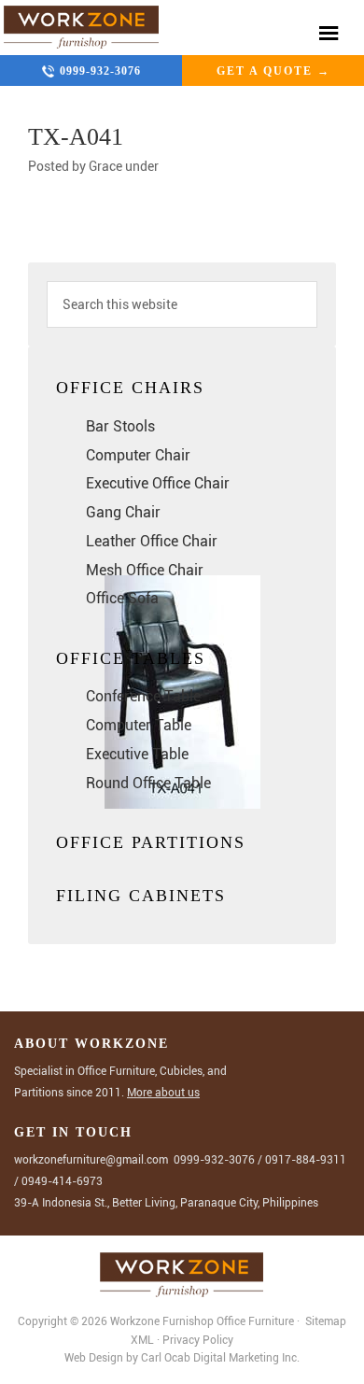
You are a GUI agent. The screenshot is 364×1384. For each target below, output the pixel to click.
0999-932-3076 (100, 71)
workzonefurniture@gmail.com (91, 1159)
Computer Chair (138, 455)
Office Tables (130, 658)
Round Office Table (148, 783)
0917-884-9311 (305, 1159)
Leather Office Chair (151, 541)
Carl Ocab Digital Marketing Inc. (220, 1357)
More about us (163, 1092)
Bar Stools (120, 426)
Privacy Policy (197, 1340)
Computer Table (138, 725)
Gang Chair (123, 512)
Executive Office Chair (158, 483)
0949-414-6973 (62, 1181)
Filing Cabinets (141, 895)
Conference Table (143, 696)
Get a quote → (273, 71)
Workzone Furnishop (82, 27)
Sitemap (324, 1321)
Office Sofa (122, 598)
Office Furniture (255, 1321)
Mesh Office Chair (144, 570)
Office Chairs (130, 387)
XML (144, 1340)
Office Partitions (150, 842)
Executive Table (137, 754)
